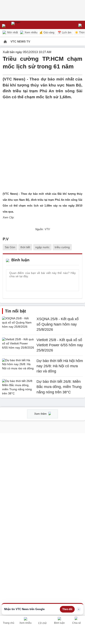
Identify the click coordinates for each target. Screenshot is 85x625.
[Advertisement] (42, 142)
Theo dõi (67, 609)
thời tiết (25, 247)
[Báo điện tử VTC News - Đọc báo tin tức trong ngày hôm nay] (25, 25)
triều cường (62, 247)
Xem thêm (40, 413)
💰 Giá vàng (46, 32)
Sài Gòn (10, 247)
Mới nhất (12, 32)
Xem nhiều (30, 32)
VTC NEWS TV (20, 41)
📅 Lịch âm (64, 32)
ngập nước (42, 247)
